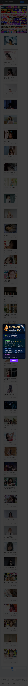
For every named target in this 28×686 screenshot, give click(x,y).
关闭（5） (14, 360)
